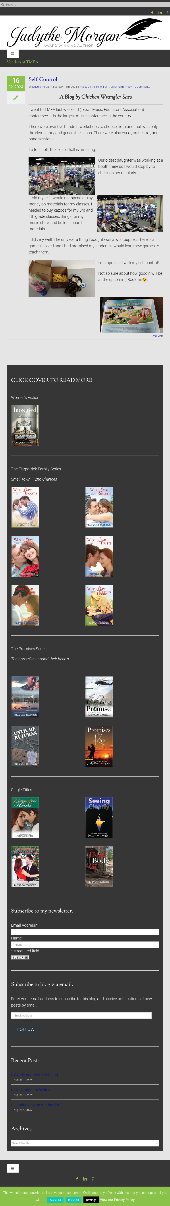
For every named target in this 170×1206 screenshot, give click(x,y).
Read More (157, 336)
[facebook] (152, 12)
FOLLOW (26, 1029)
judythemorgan (41, 86)
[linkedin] (160, 12)
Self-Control (43, 79)
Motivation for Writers (33, 1090)
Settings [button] (91, 1200)
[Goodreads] (168, 12)
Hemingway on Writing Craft (38, 1105)
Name (16, 938)
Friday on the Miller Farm (94, 86)
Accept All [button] (55, 1200)
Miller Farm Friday (121, 86)
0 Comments (142, 86)
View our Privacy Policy (117, 1200)
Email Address (24, 925)
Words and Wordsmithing (36, 1075)
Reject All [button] (73, 1200)
